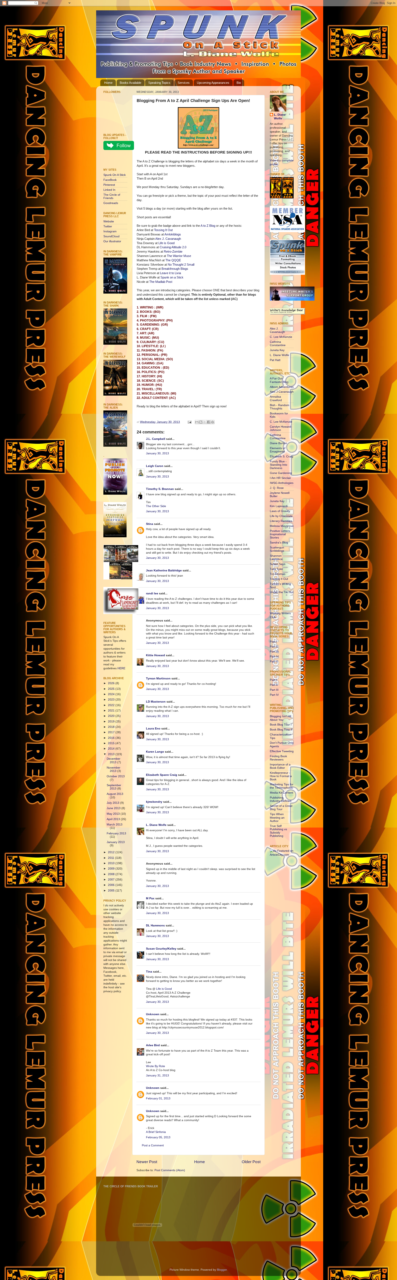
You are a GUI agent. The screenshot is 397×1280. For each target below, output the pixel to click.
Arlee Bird (153, 1045)
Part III (274, 651)
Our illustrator (112, 241)
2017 (111, 732)
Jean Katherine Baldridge (164, 570)
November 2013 (113, 769)
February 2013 (116, 833)
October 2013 (116, 776)
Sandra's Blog (279, 542)
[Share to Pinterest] (212, 422)
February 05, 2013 (158, 1137)
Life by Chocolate (281, 516)
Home (108, 82)
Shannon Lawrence (276, 557)
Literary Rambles (281, 521)
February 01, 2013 (158, 1098)
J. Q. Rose (277, 487)
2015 (111, 743)
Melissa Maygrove (282, 526)
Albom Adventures (282, 387)
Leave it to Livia (170, 273)
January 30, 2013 (157, 453)
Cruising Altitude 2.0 (173, 247)
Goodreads (110, 203)
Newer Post (146, 1162)
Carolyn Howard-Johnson (281, 428)
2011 (111, 857)
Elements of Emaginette (277, 450)
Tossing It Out (163, 230)
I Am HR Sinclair (280, 478)
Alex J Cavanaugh (282, 391)
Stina (149, 523)
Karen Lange (155, 751)
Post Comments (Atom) (169, 1170)
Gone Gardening (281, 473)
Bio (239, 82)
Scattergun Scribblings (277, 549)
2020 (111, 715)
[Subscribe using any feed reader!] (116, 159)
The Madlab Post (160, 281)
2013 (111, 754)
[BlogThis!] (201, 422)
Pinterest (109, 184)
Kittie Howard (155, 655)
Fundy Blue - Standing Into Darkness (278, 465)
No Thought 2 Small (181, 264)
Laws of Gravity (280, 511)
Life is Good (166, 243)
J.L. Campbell (155, 438)
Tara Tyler (276, 569)
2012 (111, 852)
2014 (111, 748)
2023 (111, 699)
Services (184, 82)
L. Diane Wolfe (156, 825)
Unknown (152, 1014)
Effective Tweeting (282, 751)
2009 (111, 868)
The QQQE (173, 260)
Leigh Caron (154, 466)
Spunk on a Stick (171, 277)
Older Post (251, 1162)
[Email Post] (189, 421)
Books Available (130, 82)
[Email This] (197, 422)
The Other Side (156, 506)
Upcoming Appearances (213, 82)
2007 (111, 879)
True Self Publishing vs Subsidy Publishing (278, 831)
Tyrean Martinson (158, 678)
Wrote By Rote (155, 1066)
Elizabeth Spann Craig (161, 774)
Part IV (274, 656)
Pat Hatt (275, 360)
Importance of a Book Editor (280, 766)
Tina (149, 971)
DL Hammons (155, 925)
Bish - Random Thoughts (279, 407)
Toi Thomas (277, 574)
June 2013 (114, 808)
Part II (274, 646)
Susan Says (277, 564)
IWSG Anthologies (281, 483)
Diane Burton (278, 443)
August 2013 (115, 793)
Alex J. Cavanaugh (168, 238)
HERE (121, 668)
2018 (111, 726)
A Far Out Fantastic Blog (279, 380)
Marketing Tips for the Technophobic (281, 786)
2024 (111, 694)
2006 (111, 885)
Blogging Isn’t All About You (280, 718)
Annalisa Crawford (276, 398)
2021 (111, 710)
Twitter (107, 226)
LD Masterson (156, 701)
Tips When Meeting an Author (277, 817)
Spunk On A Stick (114, 174)
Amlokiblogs (172, 234)
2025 (111, 688)
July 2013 (113, 802)
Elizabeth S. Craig (281, 456)
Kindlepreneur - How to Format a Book (281, 776)
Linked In (109, 189)
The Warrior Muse (179, 256)
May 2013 (114, 813)
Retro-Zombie (173, 251)
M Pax (150, 898)
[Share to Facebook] (209, 422)
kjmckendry (154, 801)
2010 (111, 863)
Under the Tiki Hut (281, 592)
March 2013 (114, 824)
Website (108, 221)
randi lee (152, 593)
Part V (274, 661)
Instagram (110, 231)
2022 (111, 705)
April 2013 (114, 819)
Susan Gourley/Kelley (161, 948)
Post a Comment (153, 1145)
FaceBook (110, 179)
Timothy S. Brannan (160, 489)
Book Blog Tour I (281, 724)
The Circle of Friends (111, 196)
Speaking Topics (159, 82)
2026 (111, 683)
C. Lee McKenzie (281, 336)
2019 (111, 721)
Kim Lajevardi (279, 506)
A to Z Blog (208, 225)
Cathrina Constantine (278, 343)
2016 (111, 737)
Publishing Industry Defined (280, 799)
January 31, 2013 (157, 1075)
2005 (111, 890)
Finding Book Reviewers (278, 758)
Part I (273, 641)
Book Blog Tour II (281, 729)
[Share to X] (205, 422)
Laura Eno (153, 728)
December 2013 (113, 760)
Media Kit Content (281, 792)
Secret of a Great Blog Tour (281, 807)
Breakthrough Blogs (174, 268)
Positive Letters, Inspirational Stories (280, 534)
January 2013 (116, 842)
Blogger (222, 1269)
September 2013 (114, 787)
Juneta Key (277, 350)
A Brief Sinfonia (156, 1132)
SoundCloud (111, 236)
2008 (111, 874)
